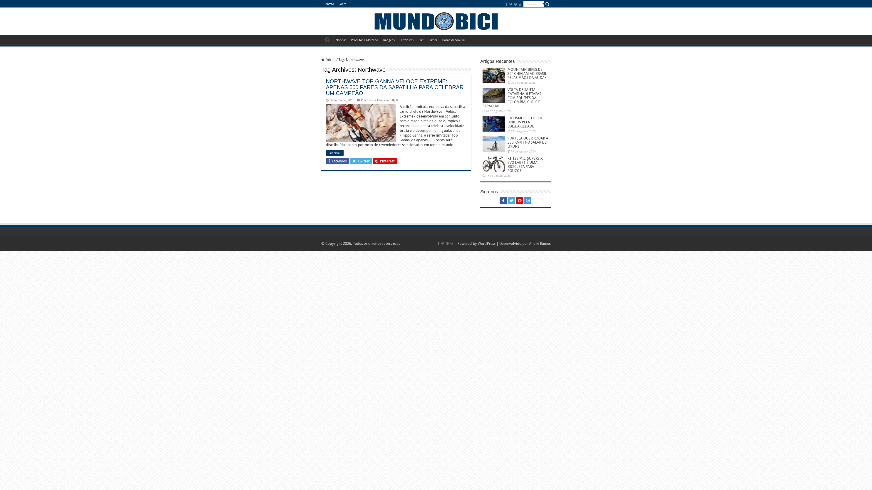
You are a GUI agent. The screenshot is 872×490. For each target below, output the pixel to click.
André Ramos (540, 243)
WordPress (486, 243)
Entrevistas (407, 40)
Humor (433, 40)
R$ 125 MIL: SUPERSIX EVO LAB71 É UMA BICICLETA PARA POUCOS (525, 164)
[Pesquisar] (547, 4)
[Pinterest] (515, 4)
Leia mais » (335, 152)
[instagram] (520, 4)
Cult (421, 40)
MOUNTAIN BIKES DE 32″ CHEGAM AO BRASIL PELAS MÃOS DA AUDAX (527, 73)
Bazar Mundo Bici (453, 40)
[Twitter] (511, 4)
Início (327, 39)
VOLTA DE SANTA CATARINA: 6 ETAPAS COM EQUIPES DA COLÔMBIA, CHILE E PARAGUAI (512, 98)
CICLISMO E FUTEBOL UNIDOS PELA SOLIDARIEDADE (525, 122)
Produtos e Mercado (364, 40)
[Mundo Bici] (436, 21)
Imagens (389, 40)
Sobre (342, 4)
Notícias (341, 40)
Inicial (330, 60)
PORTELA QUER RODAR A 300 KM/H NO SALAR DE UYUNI (528, 142)
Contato (329, 4)
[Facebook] (506, 4)
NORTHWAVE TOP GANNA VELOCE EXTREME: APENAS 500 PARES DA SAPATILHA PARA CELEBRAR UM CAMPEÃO (394, 87)
